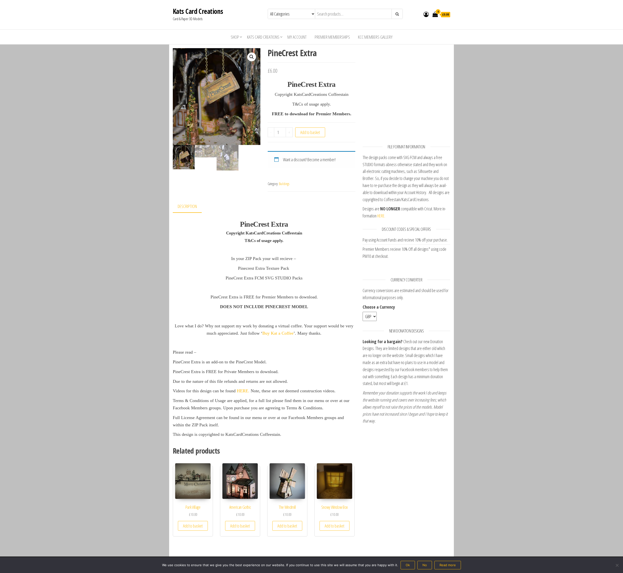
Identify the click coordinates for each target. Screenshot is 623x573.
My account (297, 37)
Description (187, 206)
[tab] (191, 206)
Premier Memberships (332, 37)
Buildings (284, 183)
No (424, 565)
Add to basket (310, 132)
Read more (448, 565)
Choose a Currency (379, 307)
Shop (235, 37)
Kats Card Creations (198, 11)
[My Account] (426, 14)
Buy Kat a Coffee (277, 333)
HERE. (243, 390)
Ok (408, 565)
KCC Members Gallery (375, 37)
